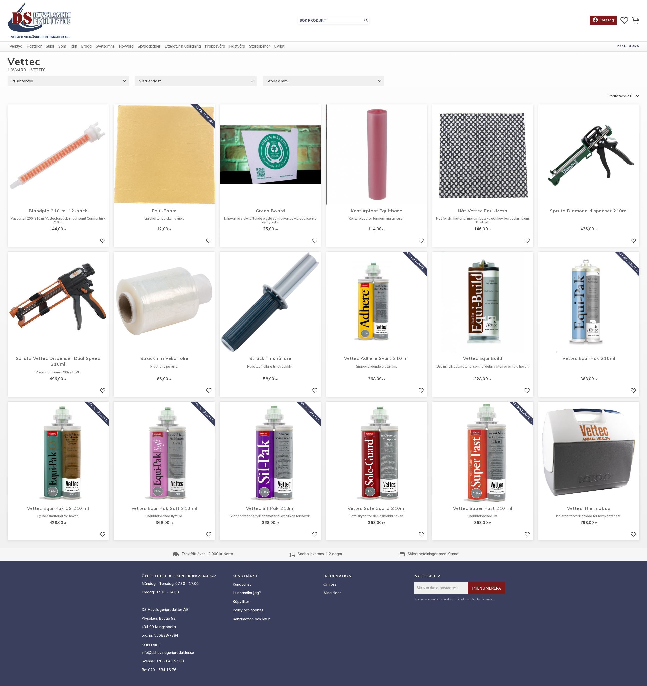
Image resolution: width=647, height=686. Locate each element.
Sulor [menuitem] (50, 46)
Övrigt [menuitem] (279, 46)
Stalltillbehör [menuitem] (259, 46)
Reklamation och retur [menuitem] (251, 619)
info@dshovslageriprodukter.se (168, 652)
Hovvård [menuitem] (126, 46)
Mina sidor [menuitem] (332, 593)
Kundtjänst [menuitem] (242, 584)
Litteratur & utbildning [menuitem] (183, 46)
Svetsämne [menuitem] (105, 46)
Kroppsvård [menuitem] (215, 46)
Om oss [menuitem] (330, 584)
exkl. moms (628, 46)
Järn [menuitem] (73, 46)
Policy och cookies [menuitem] (248, 610)
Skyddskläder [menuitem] (149, 46)
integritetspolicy (484, 598)
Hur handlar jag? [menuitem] (247, 593)
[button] (624, 20)
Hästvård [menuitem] (237, 46)
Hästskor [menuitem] (34, 46)
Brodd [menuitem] (86, 46)
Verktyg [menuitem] (16, 46)
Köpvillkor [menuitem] (241, 601)
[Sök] (366, 20)
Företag (603, 20)
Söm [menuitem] (62, 46)
